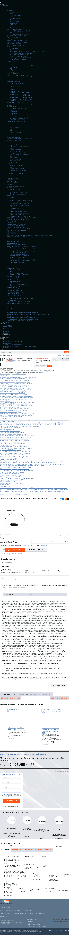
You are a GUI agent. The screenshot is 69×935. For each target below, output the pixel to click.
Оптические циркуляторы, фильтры (20, 216)
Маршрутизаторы (12, 178)
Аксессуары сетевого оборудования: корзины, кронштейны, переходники (29, 235)
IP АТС (9, 61)
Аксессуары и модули (17, 119)
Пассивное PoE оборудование (16, 230)
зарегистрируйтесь (44, 545)
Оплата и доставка (5, 334)
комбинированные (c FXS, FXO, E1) (20, 58)
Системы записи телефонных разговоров (19, 138)
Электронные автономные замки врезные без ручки (23, 317)
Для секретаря (14, 20)
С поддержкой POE (16, 15)
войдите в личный (27, 545)
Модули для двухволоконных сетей (21, 202)
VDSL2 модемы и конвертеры (16, 225)
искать (66, 352)
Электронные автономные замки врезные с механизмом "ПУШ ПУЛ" (28, 314)
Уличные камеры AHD (16, 273)
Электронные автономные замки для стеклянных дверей (24, 316)
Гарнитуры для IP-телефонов (15, 145)
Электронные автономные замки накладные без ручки (23, 319)
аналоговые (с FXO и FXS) (18, 59)
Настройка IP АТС (8, 343)
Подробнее (11, 738)
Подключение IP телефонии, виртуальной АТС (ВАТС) (19, 346)
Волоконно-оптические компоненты (18, 203)
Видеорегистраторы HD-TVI (15, 294)
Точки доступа (11, 181)
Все (11, 13)
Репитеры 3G (14, 89)
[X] (68, 499)
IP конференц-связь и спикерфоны (17, 75)
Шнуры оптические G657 (17, 214)
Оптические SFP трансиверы (15, 183)
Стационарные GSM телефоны (16, 102)
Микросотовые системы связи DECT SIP (19, 77)
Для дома (13, 131)
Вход (59, 355)
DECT (11, 135)
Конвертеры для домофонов (19, 254)
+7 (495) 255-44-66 (29, 358)
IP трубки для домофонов (18, 252)
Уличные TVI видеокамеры (18, 284)
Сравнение (66, 362)
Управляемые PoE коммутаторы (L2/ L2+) (19, 219)
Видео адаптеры (12, 297)
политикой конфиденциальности (12, 796)
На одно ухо (14, 157)
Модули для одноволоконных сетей (21, 200)
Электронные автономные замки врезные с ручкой (22, 313)
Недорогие (13, 26)
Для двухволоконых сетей (18, 194)
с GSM (12, 70)
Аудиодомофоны (12, 243)
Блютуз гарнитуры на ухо (18, 170)
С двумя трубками (15, 132)
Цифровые (13, 67)
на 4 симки (13, 113)
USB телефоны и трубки (14, 43)
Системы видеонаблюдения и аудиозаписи (20, 298)
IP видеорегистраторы (14, 295)
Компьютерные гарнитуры (15, 172)
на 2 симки (13, 112)
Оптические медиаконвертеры (16, 186)
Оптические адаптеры (16, 208)
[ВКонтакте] (63, 499)
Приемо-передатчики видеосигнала (18, 303)
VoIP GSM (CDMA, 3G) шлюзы (16, 107)
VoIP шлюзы (10, 47)
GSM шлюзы (10, 105)
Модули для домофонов (17, 257)
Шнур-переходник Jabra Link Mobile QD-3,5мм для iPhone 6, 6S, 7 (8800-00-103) (50, 730)
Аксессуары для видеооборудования (18, 301)
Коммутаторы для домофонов (19, 256)
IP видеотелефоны (12, 37)
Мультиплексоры (12, 187)
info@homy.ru (28, 360)
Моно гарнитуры (15, 151)
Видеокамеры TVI (12, 279)
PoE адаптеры (11, 222)
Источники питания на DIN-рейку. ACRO (19, 229)
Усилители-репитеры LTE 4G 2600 (20, 100)
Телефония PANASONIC (14, 140)
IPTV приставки (11, 300)
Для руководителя (15, 18)
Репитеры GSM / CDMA (14, 81)
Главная (2, 494)
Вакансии (6, 333)
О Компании (3, 323)
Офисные (13, 24)
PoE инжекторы (11, 233)
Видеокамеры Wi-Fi (13, 289)
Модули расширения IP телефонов (17, 40)
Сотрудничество (4, 337)
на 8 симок (13, 115)
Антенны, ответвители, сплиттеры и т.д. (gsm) (20, 104)
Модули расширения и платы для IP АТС (22, 66)
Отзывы (5, 328)
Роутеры (9, 184)
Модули (9, 195)
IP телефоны (10, 10)
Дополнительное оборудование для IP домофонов (23, 246)
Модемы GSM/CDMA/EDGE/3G (16, 121)
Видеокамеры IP (12, 267)
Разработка (64, 930)
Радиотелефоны (12, 126)
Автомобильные (15, 86)
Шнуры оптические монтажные (19, 213)
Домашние (13, 23)
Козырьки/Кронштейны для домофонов (22, 251)
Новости (6, 331)
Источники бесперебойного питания (18, 237)
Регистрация (65, 355)
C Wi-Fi (12, 17)
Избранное (57, 362)
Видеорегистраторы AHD (14, 290)
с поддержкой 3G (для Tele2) (19, 118)
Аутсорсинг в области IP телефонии (14, 345)
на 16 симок (14, 116)
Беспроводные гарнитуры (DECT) (17, 153)
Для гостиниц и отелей (17, 28)
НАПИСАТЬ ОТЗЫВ (59, 685)
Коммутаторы (11, 180)
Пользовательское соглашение (36, 926)
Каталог (2, 4)
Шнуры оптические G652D (18, 211)
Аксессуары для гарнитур (15, 173)
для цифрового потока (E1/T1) (19, 55)
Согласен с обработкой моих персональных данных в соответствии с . (11, 795)
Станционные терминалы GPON (16, 224)
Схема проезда (5, 924)
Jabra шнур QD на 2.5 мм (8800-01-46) (16, 728)
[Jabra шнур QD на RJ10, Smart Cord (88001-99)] (15, 518)
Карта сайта (3, 916)
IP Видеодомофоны (13, 241)
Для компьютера (15, 161)
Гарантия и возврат (5, 336)
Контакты (2, 349)
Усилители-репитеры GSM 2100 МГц (21, 97)
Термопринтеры (11, 308)
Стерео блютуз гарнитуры (18, 169)
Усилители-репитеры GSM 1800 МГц (21, 96)
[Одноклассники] (66, 499)
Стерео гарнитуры (15, 150)
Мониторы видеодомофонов (16, 244)
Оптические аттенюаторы (18, 210)
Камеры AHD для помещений (19, 275)
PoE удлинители (11, 232)
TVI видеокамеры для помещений (20, 286)
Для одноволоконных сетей (18, 192)
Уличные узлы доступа (14, 221)
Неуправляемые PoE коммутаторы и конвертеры (22, 218)
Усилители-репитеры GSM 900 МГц (20, 94)
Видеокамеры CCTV (13, 276)
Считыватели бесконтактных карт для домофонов (25, 259)
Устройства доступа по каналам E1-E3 (19, 227)
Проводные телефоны (13, 137)
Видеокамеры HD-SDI (13, 278)
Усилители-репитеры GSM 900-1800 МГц (22, 99)
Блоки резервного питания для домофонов (23, 260)
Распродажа (7, 322)
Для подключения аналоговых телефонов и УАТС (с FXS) (27, 51)
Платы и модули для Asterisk (15, 45)
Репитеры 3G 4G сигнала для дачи (20, 93)
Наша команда (8, 327)
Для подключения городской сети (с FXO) (23, 53)
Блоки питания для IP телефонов (17, 42)
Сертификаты (7, 330)
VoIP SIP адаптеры (12, 74)
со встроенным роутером (18, 56)
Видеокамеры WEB (13, 287)
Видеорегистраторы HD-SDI (15, 292)
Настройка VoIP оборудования (13, 341)
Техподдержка (4, 347)
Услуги (2, 338)
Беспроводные (14, 21)
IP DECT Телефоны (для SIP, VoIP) (17, 29)
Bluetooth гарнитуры (13, 164)
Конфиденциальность (33, 924)
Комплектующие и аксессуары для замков (20, 320)
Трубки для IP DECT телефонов (16, 36)
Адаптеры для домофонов (18, 262)
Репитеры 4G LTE (15, 91)
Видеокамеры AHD (12, 268)
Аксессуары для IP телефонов (16, 39)
